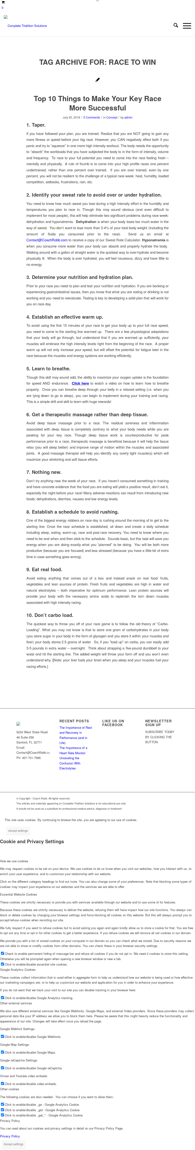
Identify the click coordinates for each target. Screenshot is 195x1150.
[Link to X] (146, 798)
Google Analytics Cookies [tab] (18, 969)
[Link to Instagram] (167, 798)
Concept (111, 117)
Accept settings (18, 830)
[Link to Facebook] (153, 798)
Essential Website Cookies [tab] (18, 894)
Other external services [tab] (16, 1003)
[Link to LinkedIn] (175, 798)
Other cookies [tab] (9, 1089)
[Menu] (184, 25)
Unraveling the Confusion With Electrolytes (69, 763)
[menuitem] (173, 25)
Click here (80, 383)
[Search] (173, 25)
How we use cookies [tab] (14, 861)
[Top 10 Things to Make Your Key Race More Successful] (97, 80)
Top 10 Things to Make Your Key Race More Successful (97, 103)
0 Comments (91, 117)
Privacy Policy (10, 1136)
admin (128, 117)
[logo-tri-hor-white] (25, 25)
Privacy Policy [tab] (10, 1120)
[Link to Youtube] (160, 798)
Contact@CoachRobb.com (47, 239)
